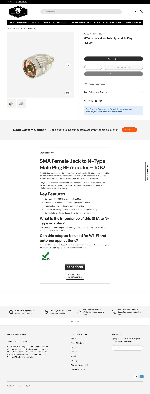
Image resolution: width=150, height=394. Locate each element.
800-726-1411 (22, 2)
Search (73, 356)
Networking (22, 22)
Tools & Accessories (112, 22)
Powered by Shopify (24, 386)
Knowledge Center (78, 369)
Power (45, 22)
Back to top (75, 322)
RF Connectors (59, 22)
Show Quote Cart (148, 171)
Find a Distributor (133, 22)
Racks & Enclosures (80, 22)
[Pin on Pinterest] (100, 101)
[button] (141, 11)
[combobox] (81, 11)
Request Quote (113, 59)
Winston (14, 386)
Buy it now (114, 74)
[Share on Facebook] (96, 101)
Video (34, 22)
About (73, 339)
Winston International (79, 365)
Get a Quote (129, 130)
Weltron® (87, 34)
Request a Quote (123, 67)
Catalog (74, 360)
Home (11, 22)
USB (96, 22)
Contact (74, 352)
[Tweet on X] (92, 101)
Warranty (74, 347)
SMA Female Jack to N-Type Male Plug (24, 28)
